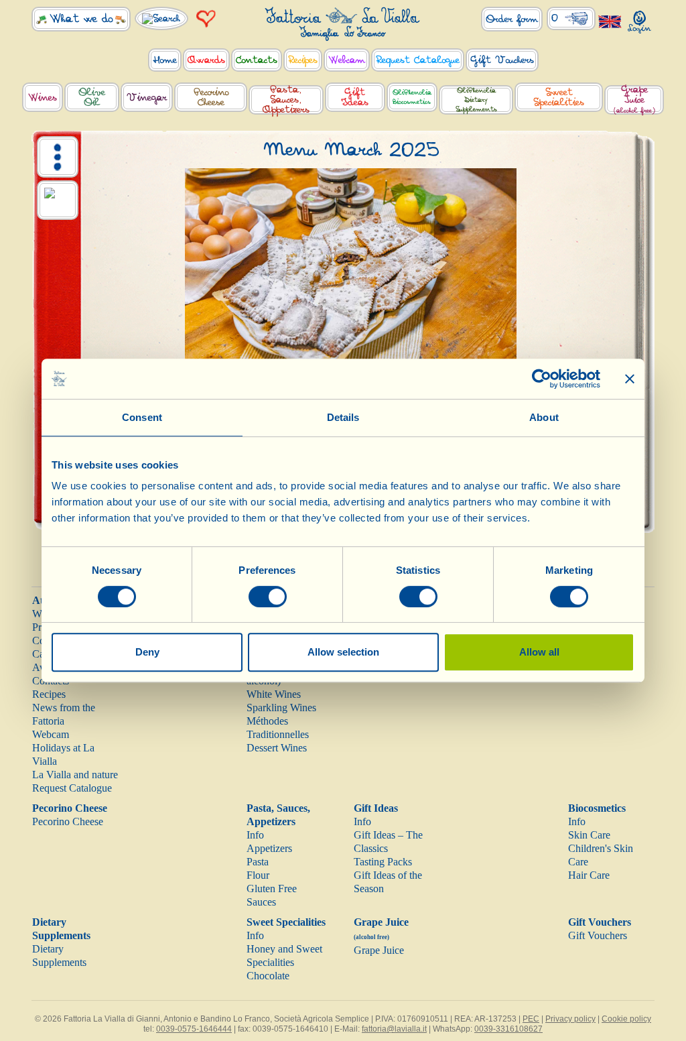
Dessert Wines (277, 747)
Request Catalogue (72, 788)
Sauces (261, 902)
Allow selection (343, 652)
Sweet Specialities (286, 922)
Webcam (50, 734)
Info (255, 835)
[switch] (268, 596)
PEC (531, 1019)
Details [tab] (343, 417)
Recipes (49, 694)
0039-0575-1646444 (194, 1029)
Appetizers (269, 848)
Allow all (539, 652)
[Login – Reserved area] (640, 19)
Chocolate (268, 975)
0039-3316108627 (508, 1029)
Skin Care (589, 835)
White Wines (274, 694)
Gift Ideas (376, 808)
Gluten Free (272, 888)
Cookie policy (626, 1019)
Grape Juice (379, 950)
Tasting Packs (383, 861)
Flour (258, 875)
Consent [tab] (142, 417)
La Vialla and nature (75, 774)
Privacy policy (570, 1019)
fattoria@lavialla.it (394, 1029)
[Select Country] (610, 21)
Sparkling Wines (281, 707)
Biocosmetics (597, 808)
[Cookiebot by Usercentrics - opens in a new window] (541, 379)
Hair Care (589, 875)
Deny (147, 652)
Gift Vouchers (599, 922)
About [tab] (544, 417)
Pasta (258, 861)
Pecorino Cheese (69, 808)
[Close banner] (629, 378)
